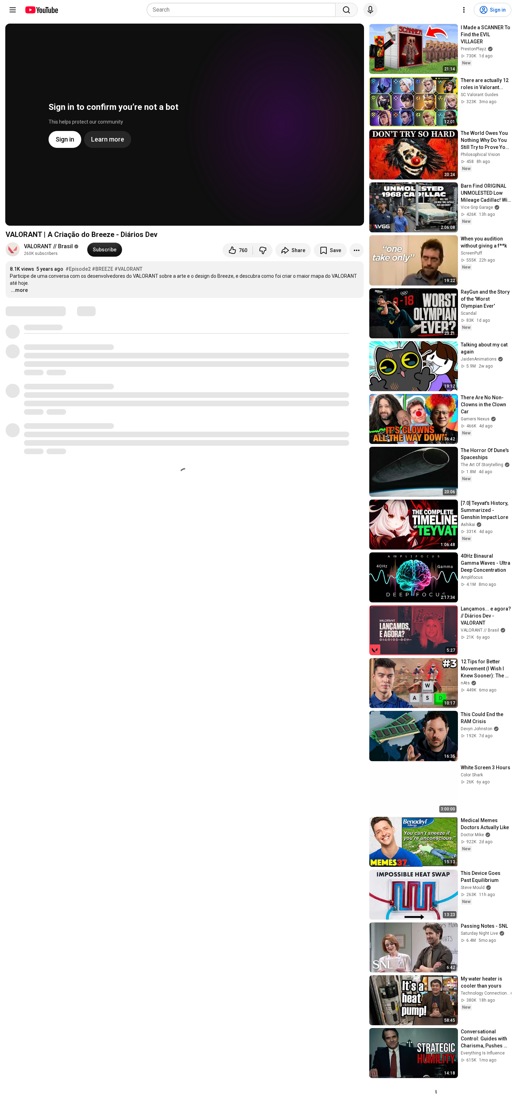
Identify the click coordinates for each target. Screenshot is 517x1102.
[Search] (346, 10)
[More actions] (357, 250)
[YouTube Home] (41, 10)
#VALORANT (128, 269)
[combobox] (243, 10)
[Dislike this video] (263, 250)
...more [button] (19, 290)
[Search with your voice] (370, 10)
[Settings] (464, 10)
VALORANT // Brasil (48, 246)
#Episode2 (78, 269)
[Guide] (12, 10)
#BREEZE (102, 269)
